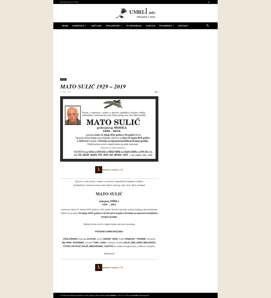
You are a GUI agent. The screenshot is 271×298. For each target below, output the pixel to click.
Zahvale (150, 25)
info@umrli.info (143, 295)
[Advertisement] (135, 52)
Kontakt (183, 25)
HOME (65, 25)
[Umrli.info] (135, 13)
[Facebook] (209, 2)
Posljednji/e (113, 25)
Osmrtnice (78, 25)
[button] (207, 26)
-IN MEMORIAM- (134, 25)
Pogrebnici (165, 25)
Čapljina (63, 79)
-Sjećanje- (96, 25)
